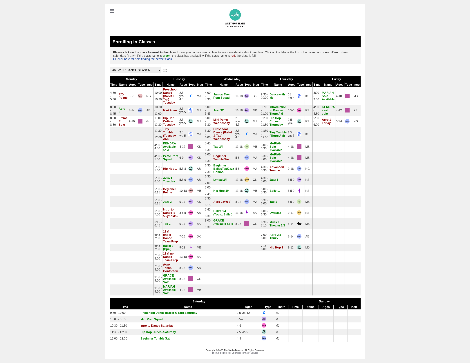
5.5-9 (339, 121)
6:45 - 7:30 (158, 236)
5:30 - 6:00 (158, 180)
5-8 (237, 157)
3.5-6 (291, 110)
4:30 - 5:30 (264, 169)
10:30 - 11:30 (118, 325)
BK (255, 96)
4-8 (239, 338)
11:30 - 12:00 (118, 332)
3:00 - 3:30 (264, 147)
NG (148, 96)
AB (148, 110)
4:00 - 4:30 (158, 147)
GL (148, 121)
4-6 (239, 325)
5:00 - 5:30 (158, 169)
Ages (132, 84)
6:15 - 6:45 (158, 224)
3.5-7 (240, 319)
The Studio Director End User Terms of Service (235, 353)
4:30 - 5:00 (158, 158)
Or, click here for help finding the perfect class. (143, 59)
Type (141, 84)
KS (307, 96)
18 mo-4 (291, 96)
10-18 (183, 190)
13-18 (132, 96)
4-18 (339, 96)
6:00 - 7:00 (158, 213)
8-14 (132, 110)
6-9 (181, 157)
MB (355, 96)
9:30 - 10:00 (264, 96)
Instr (150, 84)
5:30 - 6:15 (158, 191)
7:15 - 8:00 (264, 247)
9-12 (182, 247)
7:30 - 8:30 (158, 257)
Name (123, 84)
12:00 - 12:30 (118, 338)
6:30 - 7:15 (264, 224)
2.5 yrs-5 (182, 110)
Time (113, 84)
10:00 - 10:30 (118, 319)
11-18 (239, 96)
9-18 (291, 168)
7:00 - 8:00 (264, 236)
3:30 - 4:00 (264, 158)
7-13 (182, 236)
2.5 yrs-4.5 (181, 96)
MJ (199, 96)
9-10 (132, 121)
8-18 (238, 223)
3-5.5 (182, 212)
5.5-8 (182, 168)
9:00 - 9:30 (158, 279)
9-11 (182, 201)
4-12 (339, 110)
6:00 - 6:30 (264, 213)
